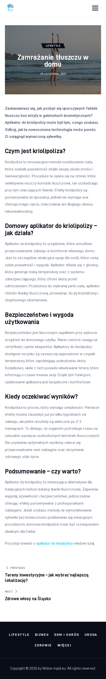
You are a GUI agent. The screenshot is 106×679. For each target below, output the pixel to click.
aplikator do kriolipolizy (54, 543)
